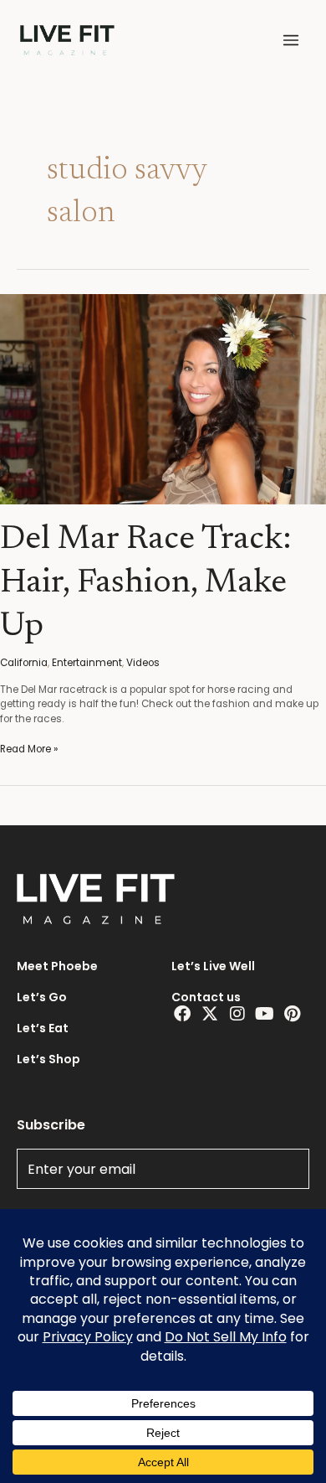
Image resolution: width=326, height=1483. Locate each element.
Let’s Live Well (213, 966)
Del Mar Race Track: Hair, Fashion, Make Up (146, 584)
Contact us (206, 997)
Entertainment (87, 662)
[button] (291, 40)
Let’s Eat (43, 1028)
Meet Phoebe (57, 966)
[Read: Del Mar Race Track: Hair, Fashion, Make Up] (163, 399)
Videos (143, 662)
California (24, 662)
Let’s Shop (48, 1059)
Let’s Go (42, 997)
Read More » (29, 749)
